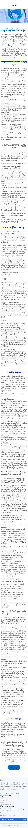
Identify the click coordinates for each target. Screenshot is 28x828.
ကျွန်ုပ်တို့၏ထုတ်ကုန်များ (16, 15)
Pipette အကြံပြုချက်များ (8, 45)
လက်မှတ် (2, 802)
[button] (14, 767)
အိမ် (7, 15)
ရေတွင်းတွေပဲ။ (18, 45)
